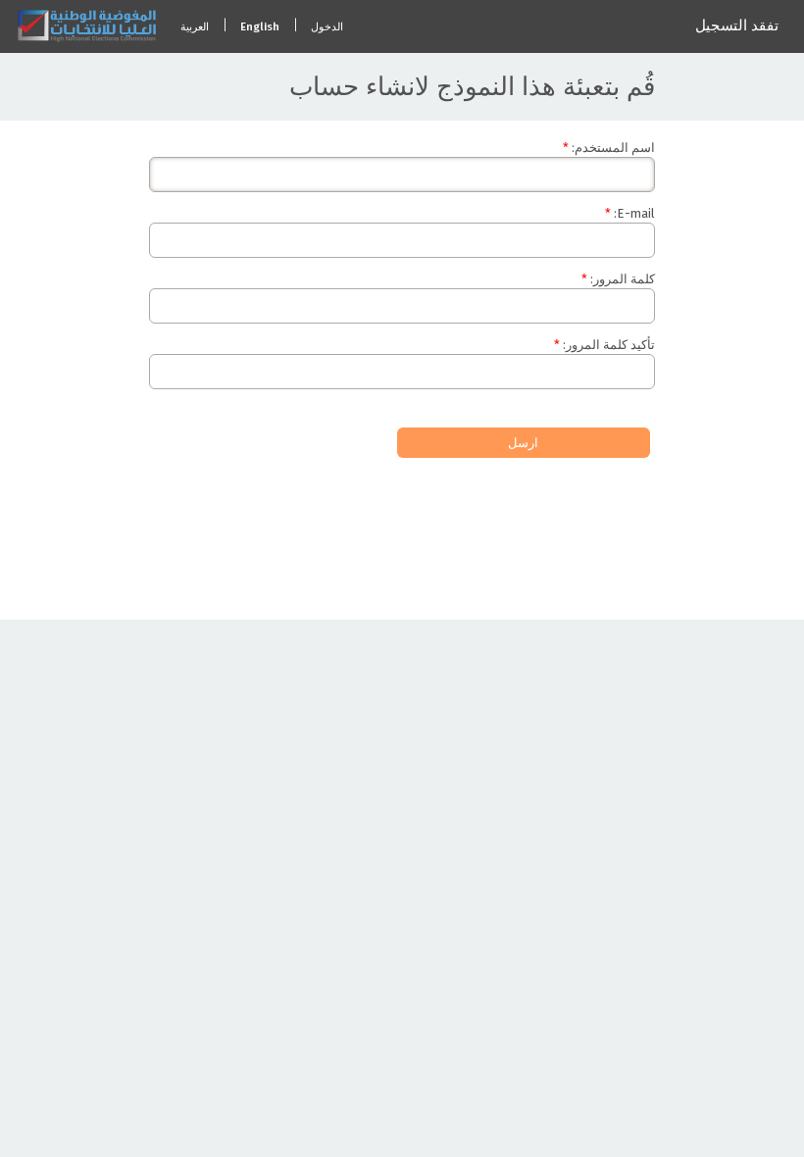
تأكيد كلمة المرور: (609, 344)
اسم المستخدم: (613, 147)
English (259, 27)
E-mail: (634, 213)
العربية (194, 27)
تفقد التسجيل (737, 25)
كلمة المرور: (622, 279)
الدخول (327, 27)
